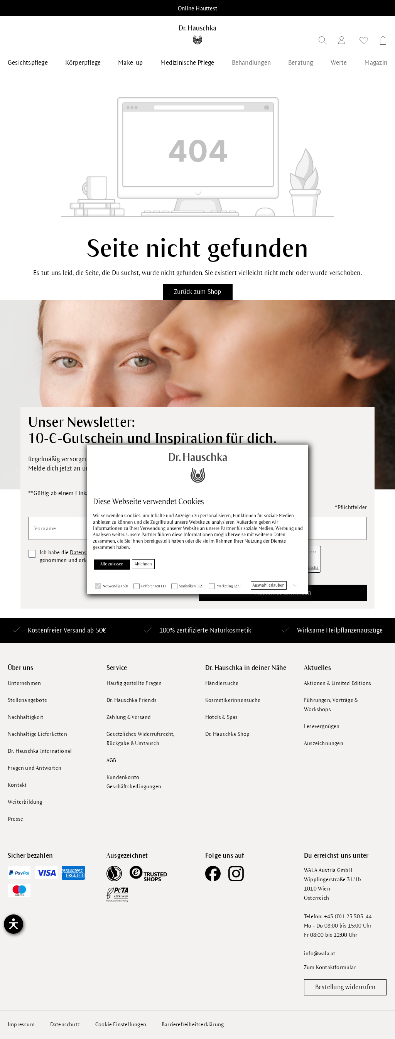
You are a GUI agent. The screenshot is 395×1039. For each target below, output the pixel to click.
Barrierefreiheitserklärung (193, 1024)
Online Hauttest (197, 8)
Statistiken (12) (191, 586)
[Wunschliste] (364, 41)
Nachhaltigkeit (25, 717)
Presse (15, 819)
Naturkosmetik (231, 630)
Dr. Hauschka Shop (227, 734)
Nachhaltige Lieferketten (37, 734)
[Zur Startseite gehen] (197, 34)
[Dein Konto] (343, 41)
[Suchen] (323, 41)
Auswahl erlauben (269, 585)
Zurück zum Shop (197, 291)
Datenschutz (65, 1024)
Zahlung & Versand (128, 717)
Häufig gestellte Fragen (134, 683)
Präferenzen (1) (153, 586)
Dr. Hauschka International (40, 751)
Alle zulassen (111, 564)
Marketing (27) (228, 586)
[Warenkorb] (380, 41)
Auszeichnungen (323, 743)
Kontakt (17, 785)
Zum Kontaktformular (330, 967)
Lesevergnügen (322, 726)
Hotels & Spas (221, 717)
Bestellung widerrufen (345, 987)
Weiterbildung (25, 802)
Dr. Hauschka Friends (131, 700)
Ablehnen (143, 564)
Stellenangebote (27, 700)
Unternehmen (24, 683)
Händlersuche (221, 683)
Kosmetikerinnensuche (232, 700)
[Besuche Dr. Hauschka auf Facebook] (213, 873)
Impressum (21, 1024)
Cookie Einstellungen (120, 1024)
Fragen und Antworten (34, 768)
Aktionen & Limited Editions (337, 683)
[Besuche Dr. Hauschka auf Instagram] (236, 873)
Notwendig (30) (115, 586)
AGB (111, 760)
